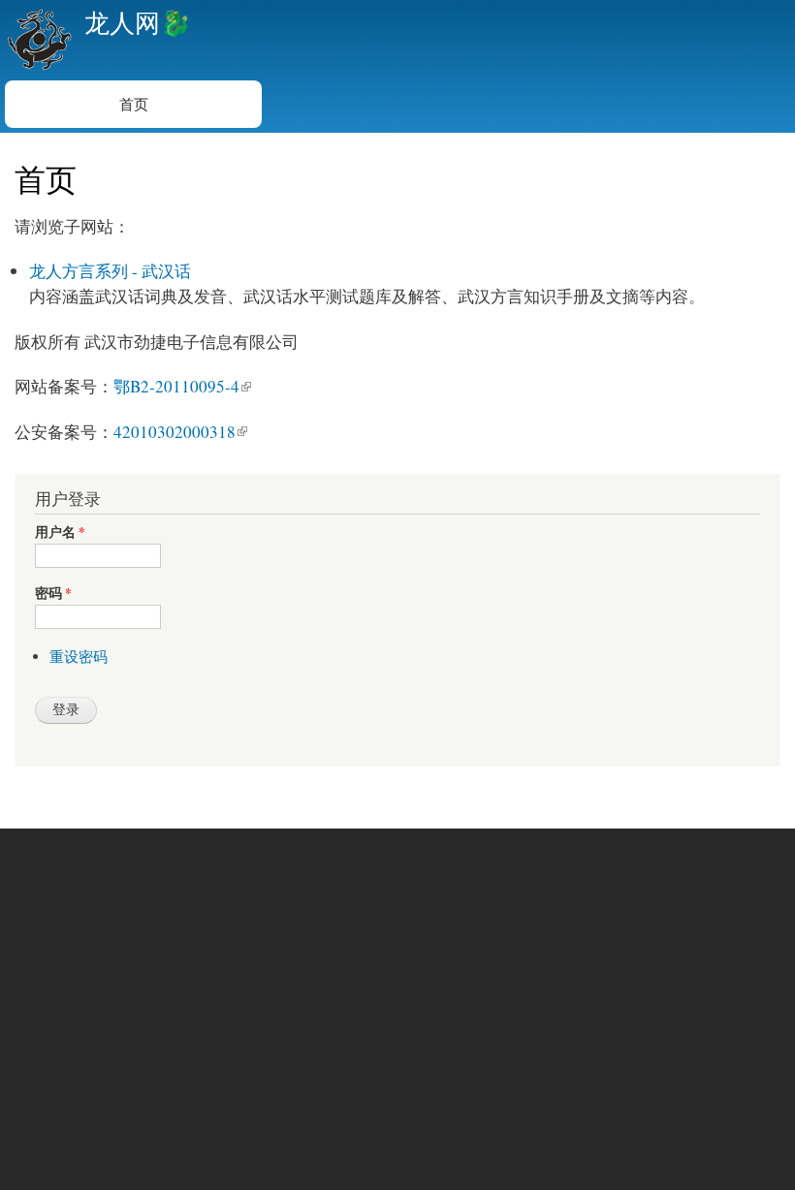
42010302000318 (174, 432)
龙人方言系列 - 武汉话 (110, 271)
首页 (133, 103)
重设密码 (78, 656)
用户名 (60, 532)
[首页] (37, 40)
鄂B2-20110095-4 (176, 386)
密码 (53, 593)
